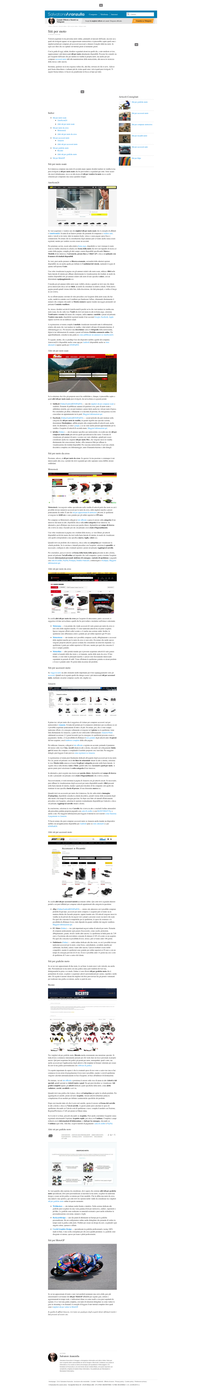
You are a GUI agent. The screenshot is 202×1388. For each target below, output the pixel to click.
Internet (114, 14)
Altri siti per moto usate (66, 124)
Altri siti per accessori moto (67, 144)
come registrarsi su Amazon (84, 753)
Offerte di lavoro (109, 1381)
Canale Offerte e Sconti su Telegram (67, 21)
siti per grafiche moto (56, 1201)
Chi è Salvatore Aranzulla (65, 1381)
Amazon (60, 140)
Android (86, 342)
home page (82, 246)
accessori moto (60, 59)
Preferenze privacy (141, 1381)
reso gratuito (90, 737)
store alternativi (98, 823)
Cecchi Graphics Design (62, 1229)
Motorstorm (57, 637)
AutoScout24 (62, 120)
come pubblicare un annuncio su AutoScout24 (96, 334)
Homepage (52, 1381)
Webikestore (57, 1206)
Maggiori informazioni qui (92, 414)
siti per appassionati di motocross (85, 512)
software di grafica (85, 1065)
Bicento (60, 150)
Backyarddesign (59, 1217)
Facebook (104, 317)
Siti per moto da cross (61, 128)
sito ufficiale (82, 520)
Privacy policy (119, 1381)
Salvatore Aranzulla (54, 34)
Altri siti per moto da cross (67, 134)
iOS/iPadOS (74, 345)
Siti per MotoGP (59, 158)
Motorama (57, 626)
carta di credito (56, 560)
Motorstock (61, 130)
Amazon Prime (107, 732)
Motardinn (57, 651)
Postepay (72, 560)
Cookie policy (129, 1381)
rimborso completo (72, 740)
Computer (93, 14)
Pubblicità (100, 1381)
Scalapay (105, 560)
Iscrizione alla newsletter (82, 1381)
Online (62, 404)
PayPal (65, 560)
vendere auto (108, 233)
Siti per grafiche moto (61, 148)
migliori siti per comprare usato (102, 404)
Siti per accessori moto (61, 138)
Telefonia (104, 14)
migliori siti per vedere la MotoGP (65, 1307)
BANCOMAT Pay (104, 811)
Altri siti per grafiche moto (67, 154)
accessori (51, 675)
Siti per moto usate (59, 117)
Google (97, 317)
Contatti (93, 1381)
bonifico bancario (83, 560)
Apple (111, 317)
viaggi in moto (55, 672)
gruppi (77, 425)
